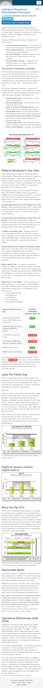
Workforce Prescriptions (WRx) (21, 683)
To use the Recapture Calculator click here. (15, 606)
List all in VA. (7, 19)
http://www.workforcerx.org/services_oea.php (16, 675)
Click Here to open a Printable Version (16, 22)
